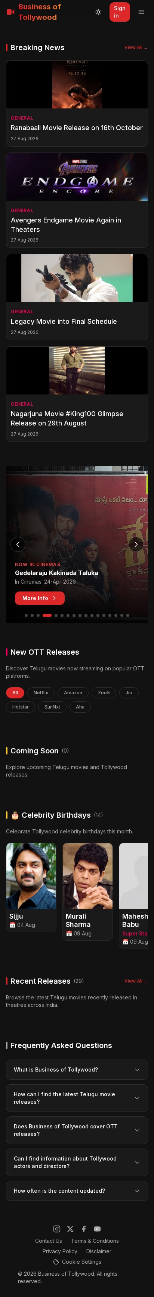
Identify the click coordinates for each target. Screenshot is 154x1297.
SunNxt (52, 707)
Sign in (120, 12)
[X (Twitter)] (70, 1229)
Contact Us (48, 1241)
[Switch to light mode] (98, 12)
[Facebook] (83, 1229)
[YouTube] (97, 1229)
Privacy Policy (60, 1251)
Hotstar (20, 707)
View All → (136, 47)
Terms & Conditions (95, 1241)
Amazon (73, 692)
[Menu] (141, 12)
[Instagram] (57, 1229)
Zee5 (104, 692)
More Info (35, 598)
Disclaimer (98, 1251)
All (15, 692)
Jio (129, 692)
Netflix (41, 692)
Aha (80, 707)
